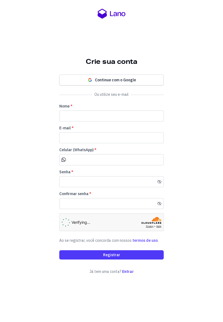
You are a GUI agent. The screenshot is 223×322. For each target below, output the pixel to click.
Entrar (128, 271)
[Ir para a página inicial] (111, 14)
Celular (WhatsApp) (78, 150)
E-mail (66, 128)
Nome (66, 106)
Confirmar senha (75, 194)
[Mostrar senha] (159, 182)
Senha (66, 172)
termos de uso (145, 240)
